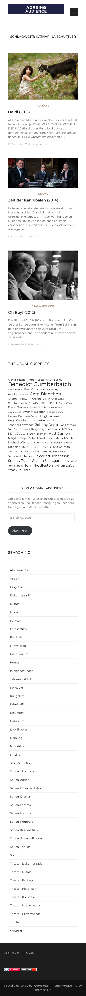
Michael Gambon (66, 438)
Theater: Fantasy (21, 880)
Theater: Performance (25, 914)
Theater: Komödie (22, 897)
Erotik (14, 612)
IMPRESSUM (26, 953)
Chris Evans (57, 399)
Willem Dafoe (64, 465)
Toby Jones (70, 461)
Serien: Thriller (20, 847)
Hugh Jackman (50, 416)
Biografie (16, 587)
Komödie (43, 105)
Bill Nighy (52, 389)
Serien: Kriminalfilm (24, 830)
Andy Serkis (54, 379)
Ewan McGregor (33, 411)
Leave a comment (43, 144)
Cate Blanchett (46, 394)
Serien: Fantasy (20, 805)
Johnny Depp (46, 425)
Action (14, 578)
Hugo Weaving (18, 420)
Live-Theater (18, 729)
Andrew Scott (35, 379)
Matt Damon (59, 433)
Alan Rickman (16, 379)
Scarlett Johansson (53, 456)
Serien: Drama (20, 796)
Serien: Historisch (22, 813)
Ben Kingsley (15, 389)
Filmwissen (18, 646)
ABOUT (9, 953)
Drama (43, 193)
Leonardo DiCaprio (60, 429)
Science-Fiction (21, 763)
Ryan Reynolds (57, 451)
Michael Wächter (20, 442)
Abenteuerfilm (20, 570)
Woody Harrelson (19, 469)
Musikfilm (17, 746)
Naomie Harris (42, 442)
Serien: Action (19, 780)
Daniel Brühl (49, 403)
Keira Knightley (34, 429)
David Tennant (18, 407)
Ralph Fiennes (35, 451)
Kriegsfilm (17, 696)
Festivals (16, 637)
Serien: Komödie (21, 821)
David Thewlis (38, 407)
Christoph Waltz (17, 403)
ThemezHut (43, 990)
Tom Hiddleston (38, 465)
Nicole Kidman (39, 447)
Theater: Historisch (23, 888)
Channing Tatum (19, 398)
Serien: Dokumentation (26, 788)
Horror (14, 662)
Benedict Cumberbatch (39, 384)
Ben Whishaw (34, 389)
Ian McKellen (37, 420)
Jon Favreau (68, 424)
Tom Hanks (15, 465)
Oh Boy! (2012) (21, 312)
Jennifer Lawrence (20, 425)
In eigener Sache (21, 671)
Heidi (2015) (19, 112)
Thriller (15, 922)
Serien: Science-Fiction (26, 838)
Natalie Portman (63, 442)
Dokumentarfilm (22, 595)
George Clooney (56, 412)
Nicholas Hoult (18, 446)
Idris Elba (52, 420)
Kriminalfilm (19, 704)
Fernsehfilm (18, 629)
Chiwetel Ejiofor (41, 399)
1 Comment (31, 236)
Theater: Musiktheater (25, 905)
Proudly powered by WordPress (26, 985)
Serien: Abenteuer (22, 771)
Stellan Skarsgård (47, 460)
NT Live (15, 754)
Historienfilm (19, 654)
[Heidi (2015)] (43, 78)
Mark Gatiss (16, 433)
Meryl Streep (17, 438)
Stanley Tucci (19, 460)
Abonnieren (20, 530)
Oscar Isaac (15, 451)
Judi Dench (15, 429)
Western (16, 930)
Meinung (16, 738)
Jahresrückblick (21, 679)
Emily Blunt (14, 412)
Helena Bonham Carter (23, 416)
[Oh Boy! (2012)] (43, 277)
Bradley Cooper (18, 394)
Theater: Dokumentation (27, 863)
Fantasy (15, 620)
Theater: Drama (21, 872)
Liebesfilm (17, 721)
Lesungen (17, 713)
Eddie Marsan (55, 407)
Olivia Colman (60, 447)
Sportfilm (16, 855)
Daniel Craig (65, 403)
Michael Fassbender (41, 438)
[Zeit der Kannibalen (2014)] (43, 175)
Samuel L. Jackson (21, 456)
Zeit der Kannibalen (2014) (33, 200)
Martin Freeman (37, 433)
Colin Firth (34, 403)
